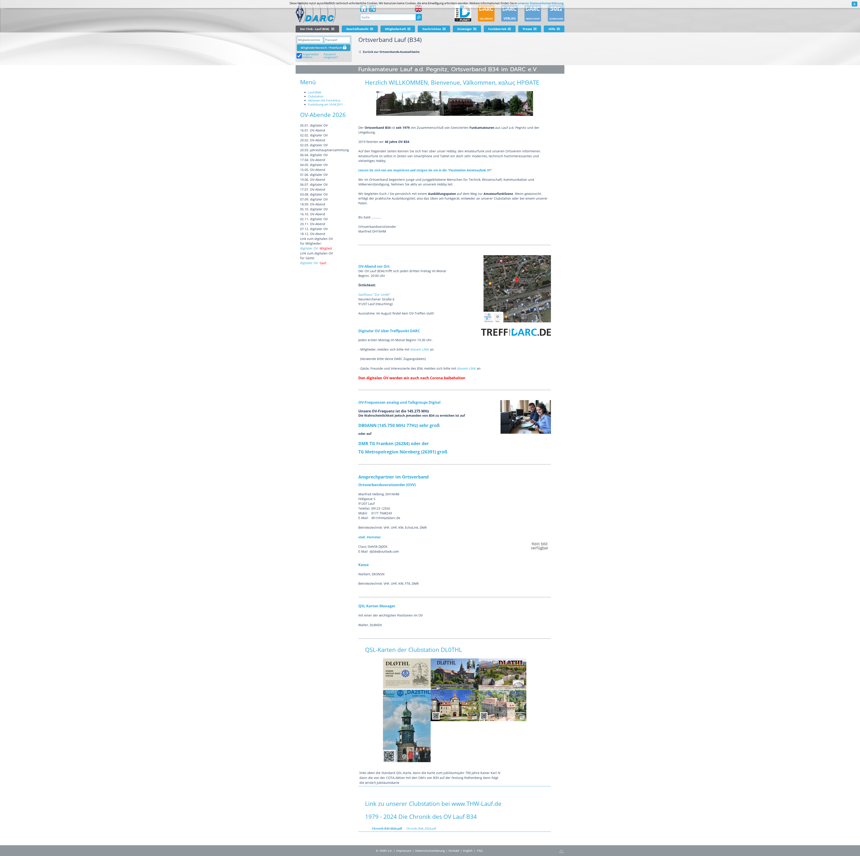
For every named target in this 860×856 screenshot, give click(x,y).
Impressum (403, 851)
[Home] (363, 9)
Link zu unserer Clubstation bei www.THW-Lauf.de (433, 804)
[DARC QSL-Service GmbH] (486, 13)
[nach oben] (561, 851)
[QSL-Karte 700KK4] (455, 674)
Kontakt (454, 851)
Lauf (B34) (314, 92)
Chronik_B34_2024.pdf (421, 828)
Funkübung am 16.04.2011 (325, 104)
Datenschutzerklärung (430, 851)
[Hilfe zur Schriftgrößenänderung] (372, 9)
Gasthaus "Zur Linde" (374, 294)
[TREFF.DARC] (463, 13)
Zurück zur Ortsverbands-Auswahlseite (391, 52)
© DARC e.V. (384, 851)
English (468, 851)
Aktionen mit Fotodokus (324, 100)
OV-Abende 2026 (323, 115)
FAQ (480, 851)
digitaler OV (309, 248)
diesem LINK (419, 349)
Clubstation (315, 96)
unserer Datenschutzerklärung (540, 3)
